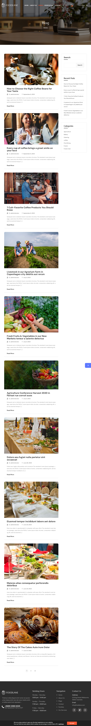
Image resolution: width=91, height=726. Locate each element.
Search (67, 57)
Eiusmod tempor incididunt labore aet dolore (31, 521)
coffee (66, 140)
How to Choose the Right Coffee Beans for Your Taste (29, 90)
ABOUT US (33, 5)
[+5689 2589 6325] (3, 707)
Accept (72, 723)
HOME (26, 5)
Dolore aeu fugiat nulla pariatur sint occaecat (26, 458)
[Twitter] (80, 710)
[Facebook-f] (74, 710)
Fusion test (67, 149)
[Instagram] (85, 710)
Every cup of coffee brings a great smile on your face (30, 149)
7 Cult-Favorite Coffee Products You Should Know (30, 208)
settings (61, 724)
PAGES (41, 5)
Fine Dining (67, 143)
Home (46, 28)
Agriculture (67, 131)
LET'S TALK (82, 5)
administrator (15, 94)
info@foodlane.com (78, 705)
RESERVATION (49, 5)
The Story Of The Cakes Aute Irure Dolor (28, 647)
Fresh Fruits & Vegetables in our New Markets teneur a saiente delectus (27, 337)
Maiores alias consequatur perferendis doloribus (27, 584)
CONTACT (58, 5)
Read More (10, 106)
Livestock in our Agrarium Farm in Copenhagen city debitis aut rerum (26, 273)
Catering (66, 137)
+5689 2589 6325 (12, 706)
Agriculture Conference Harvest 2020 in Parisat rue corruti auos (28, 394)
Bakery (66, 134)
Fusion (66, 146)
